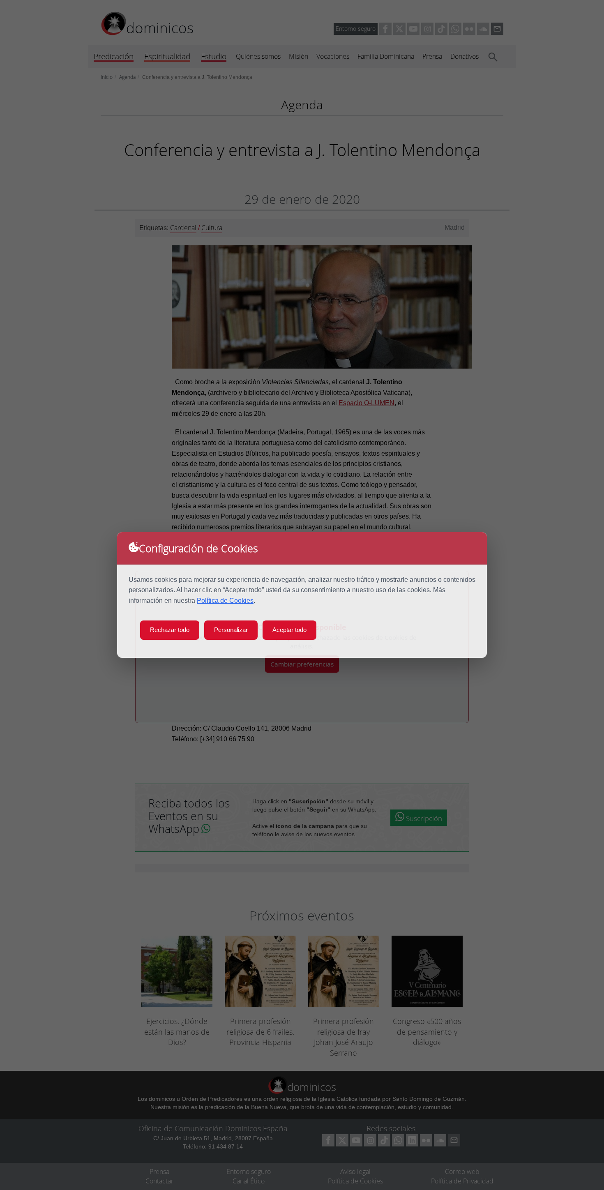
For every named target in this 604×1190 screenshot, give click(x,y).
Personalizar (231, 629)
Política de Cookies (225, 600)
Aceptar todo (289, 629)
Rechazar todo (169, 629)
